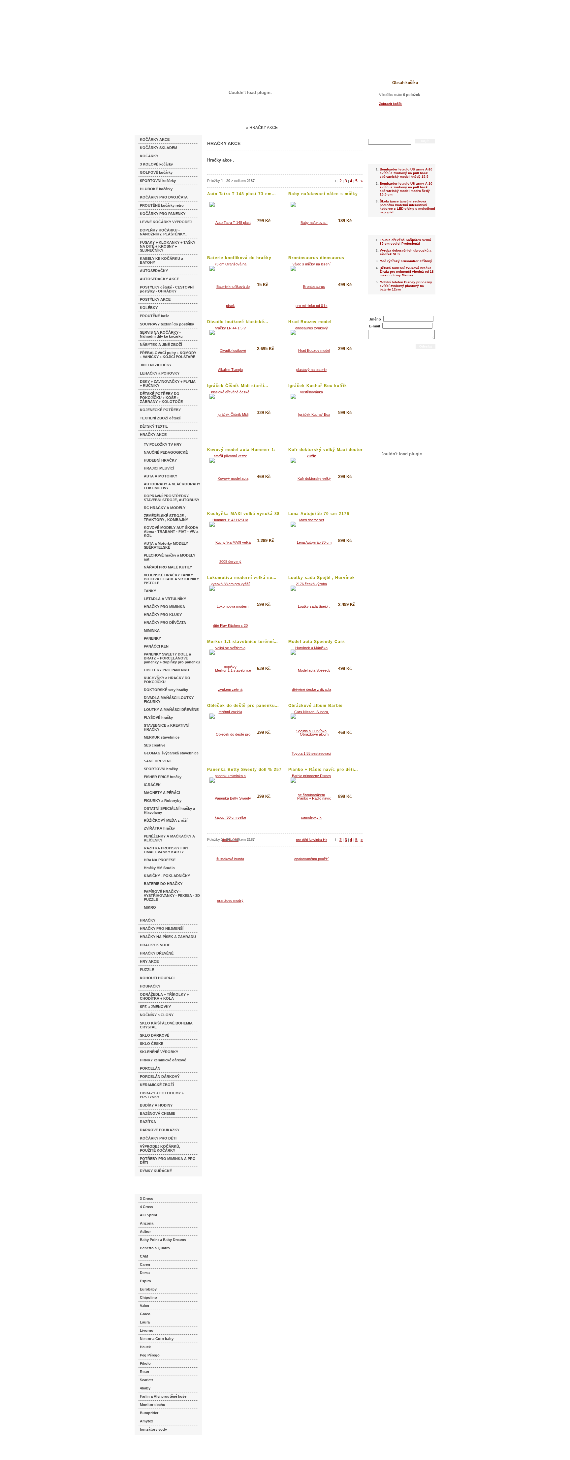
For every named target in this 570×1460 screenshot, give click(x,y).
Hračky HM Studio (159, 868)
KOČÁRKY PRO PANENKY (162, 214)
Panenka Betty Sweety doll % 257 (244, 769)
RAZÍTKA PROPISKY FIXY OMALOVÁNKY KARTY (166, 850)
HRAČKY (147, 920)
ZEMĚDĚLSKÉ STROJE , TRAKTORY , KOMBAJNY (166, 518)
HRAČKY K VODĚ (155, 945)
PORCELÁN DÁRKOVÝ (159, 1077)
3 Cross (146, 1199)
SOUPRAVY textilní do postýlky (167, 324)
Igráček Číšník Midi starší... (237, 385)
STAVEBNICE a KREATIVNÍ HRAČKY (166, 727)
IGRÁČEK (152, 785)
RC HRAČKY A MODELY (164, 508)
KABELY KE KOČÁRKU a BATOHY (161, 260)
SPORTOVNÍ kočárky (158, 181)
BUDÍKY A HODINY (156, 1105)
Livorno (146, 1330)
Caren (145, 1264)
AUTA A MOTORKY (160, 476)
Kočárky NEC (232, 127)
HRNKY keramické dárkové (163, 1060)
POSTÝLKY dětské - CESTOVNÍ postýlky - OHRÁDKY (167, 289)
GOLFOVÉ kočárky (156, 172)
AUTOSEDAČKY (154, 271)
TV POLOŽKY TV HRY (162, 444)
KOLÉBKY (149, 308)
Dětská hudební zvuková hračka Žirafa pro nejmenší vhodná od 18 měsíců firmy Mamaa (407, 271)
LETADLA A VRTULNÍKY (165, 599)
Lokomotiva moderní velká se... (241, 577)
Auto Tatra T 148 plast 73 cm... (241, 194)
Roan (144, 1372)
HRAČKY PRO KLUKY (163, 615)
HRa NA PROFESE (159, 860)
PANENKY (152, 638)
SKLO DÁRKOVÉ (154, 1035)
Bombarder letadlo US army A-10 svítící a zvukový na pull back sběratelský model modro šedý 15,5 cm (406, 189)
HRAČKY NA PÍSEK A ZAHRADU (168, 937)
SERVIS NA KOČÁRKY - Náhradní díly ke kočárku (161, 334)
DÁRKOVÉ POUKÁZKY (159, 1130)
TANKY (150, 591)
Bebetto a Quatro (155, 1248)
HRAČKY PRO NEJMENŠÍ (161, 928)
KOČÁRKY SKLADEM (158, 148)
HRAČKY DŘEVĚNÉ (157, 953)
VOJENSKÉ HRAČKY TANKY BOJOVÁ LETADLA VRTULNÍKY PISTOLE (171, 579)
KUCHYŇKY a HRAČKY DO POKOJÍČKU (167, 680)
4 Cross (146, 1207)
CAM (144, 1256)
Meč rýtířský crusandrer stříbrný (406, 261)
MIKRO (150, 907)
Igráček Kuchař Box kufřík (317, 385)
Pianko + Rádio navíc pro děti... (323, 769)
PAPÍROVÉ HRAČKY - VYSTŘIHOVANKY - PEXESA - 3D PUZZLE (172, 895)
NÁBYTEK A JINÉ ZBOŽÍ (161, 345)
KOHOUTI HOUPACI (157, 978)
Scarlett (146, 1380)
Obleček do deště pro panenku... (243, 705)
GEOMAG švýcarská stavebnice (171, 753)
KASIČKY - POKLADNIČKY (167, 876)
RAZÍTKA (148, 1122)
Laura (145, 1322)
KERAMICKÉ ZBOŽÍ (157, 1085)
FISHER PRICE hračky (162, 777)
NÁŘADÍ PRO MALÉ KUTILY (168, 567)
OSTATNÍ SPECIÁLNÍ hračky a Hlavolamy (169, 810)
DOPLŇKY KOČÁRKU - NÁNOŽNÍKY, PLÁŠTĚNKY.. (163, 232)
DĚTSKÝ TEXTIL (154, 426)
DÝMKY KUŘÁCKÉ (156, 1171)
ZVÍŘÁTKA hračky (159, 828)
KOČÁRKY (149, 156)
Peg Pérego (150, 1355)
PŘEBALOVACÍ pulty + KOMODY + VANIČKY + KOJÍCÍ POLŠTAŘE (168, 355)
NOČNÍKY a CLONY (157, 1015)
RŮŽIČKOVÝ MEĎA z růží (165, 820)
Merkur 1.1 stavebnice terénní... (242, 641)
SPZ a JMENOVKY (155, 1007)
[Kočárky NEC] (198, 23)
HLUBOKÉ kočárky (156, 189)
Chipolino (148, 1297)
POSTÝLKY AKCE (155, 299)
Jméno (375, 319)
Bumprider (149, 1413)
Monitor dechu (152, 1405)
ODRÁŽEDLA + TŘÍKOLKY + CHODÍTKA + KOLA (164, 996)
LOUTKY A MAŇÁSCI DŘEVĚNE (171, 710)
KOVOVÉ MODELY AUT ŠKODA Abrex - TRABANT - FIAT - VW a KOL (171, 531)
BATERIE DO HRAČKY (163, 884)
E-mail (374, 326)
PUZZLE (147, 970)
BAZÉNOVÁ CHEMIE (157, 1113)
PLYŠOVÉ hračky (158, 717)
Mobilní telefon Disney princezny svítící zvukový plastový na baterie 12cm (406, 285)
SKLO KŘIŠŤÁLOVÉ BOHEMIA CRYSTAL (166, 1025)
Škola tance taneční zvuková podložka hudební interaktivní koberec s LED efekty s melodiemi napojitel (407, 206)
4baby (145, 1388)
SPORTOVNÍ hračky (161, 769)
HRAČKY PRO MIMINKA (164, 607)
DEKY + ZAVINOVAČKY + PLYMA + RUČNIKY (168, 383)
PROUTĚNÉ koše (154, 316)
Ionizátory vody (153, 1429)
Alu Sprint (148, 1215)
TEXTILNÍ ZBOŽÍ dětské (160, 418)
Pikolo (145, 1363)
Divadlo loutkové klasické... (237, 321)
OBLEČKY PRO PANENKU (166, 670)
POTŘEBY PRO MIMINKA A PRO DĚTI (168, 1161)
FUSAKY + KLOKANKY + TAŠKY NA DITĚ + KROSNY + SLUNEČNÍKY (167, 246)
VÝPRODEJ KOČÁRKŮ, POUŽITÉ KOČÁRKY (160, 1148)
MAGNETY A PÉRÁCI (162, 793)
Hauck (145, 1347)
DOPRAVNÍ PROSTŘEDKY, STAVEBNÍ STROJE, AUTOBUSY (171, 498)
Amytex (146, 1421)
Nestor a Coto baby (157, 1339)
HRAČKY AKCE (153, 435)
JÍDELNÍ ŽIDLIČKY (156, 365)
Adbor (145, 1231)
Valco (144, 1306)
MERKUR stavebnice (161, 737)
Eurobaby (148, 1289)
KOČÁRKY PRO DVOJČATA (164, 197)
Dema (145, 1273)
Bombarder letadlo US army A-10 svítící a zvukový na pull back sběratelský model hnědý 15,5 (406, 172)
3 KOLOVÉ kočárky (156, 164)
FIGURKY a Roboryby (162, 801)
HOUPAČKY (150, 986)
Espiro (145, 1281)
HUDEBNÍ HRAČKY (160, 460)
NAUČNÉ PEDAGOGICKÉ (166, 452)
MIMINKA (152, 630)
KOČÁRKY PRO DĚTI (158, 1138)
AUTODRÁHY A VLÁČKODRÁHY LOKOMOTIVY (172, 486)
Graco (145, 1314)
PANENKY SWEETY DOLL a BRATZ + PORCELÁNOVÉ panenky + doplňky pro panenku (172, 658)
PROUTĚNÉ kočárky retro (162, 205)
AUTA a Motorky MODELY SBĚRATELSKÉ (166, 545)
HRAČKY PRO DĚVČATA (165, 622)
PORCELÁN (150, 1068)
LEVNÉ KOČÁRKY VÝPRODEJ (166, 222)
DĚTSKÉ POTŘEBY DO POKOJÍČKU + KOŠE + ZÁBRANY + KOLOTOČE (161, 398)
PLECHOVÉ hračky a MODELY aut (169, 557)
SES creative (154, 745)
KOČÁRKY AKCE (155, 139)
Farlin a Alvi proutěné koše (163, 1396)
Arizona (146, 1223)
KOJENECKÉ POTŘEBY (160, 410)
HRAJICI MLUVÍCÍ (159, 468)
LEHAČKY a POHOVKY (159, 373)
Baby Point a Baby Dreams (163, 1240)
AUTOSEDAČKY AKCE (159, 279)
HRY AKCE (149, 961)
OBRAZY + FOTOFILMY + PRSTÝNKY (162, 1095)
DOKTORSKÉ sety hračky (166, 690)
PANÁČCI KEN (156, 646)
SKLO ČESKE (151, 1044)
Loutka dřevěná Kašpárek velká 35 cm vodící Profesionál (405, 241)
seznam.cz (150, 1447)
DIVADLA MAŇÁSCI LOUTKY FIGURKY (169, 700)
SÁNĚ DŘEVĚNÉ (158, 761)
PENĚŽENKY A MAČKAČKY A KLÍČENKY (169, 838)
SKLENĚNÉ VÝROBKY (159, 1052)
